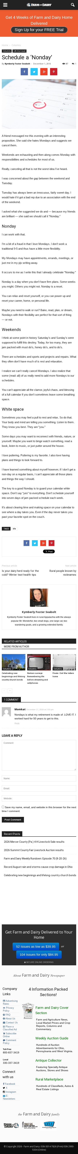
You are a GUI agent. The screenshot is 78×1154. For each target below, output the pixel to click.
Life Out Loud (19, 51)
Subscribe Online (9, 1035)
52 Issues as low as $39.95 (36, 946)
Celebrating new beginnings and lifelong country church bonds (13, 676)
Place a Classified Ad (10, 1028)
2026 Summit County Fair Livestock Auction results (34, 850)
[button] (73, 5)
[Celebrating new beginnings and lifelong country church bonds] (13, 662)
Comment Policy (9, 1041)
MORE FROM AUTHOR (16, 646)
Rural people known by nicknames (63, 572)
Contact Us (11, 1022)
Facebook (9, 1084)
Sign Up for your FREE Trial (39, 29)
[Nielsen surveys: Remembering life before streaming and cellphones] (39, 662)
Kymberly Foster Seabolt (17, 63)
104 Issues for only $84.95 (39, 954)
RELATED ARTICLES (15, 641)
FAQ (7, 1015)
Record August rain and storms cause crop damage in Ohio (38, 866)
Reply (17, 723)
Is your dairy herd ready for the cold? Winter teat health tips (20, 572)
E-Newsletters (9, 1097)
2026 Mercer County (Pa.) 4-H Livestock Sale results (34, 841)
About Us (10, 1018)
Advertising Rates (10, 1002)
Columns (7, 51)
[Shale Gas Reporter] (29, 1127)
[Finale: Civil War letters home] (64, 662)
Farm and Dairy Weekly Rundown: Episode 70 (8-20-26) (35, 858)
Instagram (10, 1092)
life (14, 528)
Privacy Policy (8, 1009)
